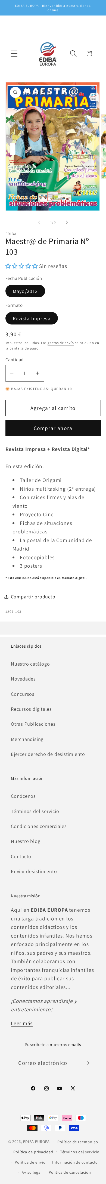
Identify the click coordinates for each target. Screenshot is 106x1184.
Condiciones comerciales (39, 826)
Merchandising (27, 739)
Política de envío (30, 1162)
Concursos (23, 694)
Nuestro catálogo (30, 663)
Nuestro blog (25, 841)
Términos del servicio (35, 811)
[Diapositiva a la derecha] (67, 222)
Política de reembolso (77, 1141)
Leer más (22, 1023)
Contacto (21, 856)
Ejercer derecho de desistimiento (48, 754)
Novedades (23, 678)
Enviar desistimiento (34, 871)
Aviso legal (32, 1172)
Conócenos (23, 796)
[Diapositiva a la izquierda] (39, 222)
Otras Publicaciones (33, 724)
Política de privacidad (33, 1151)
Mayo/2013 (25, 291)
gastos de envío (61, 343)
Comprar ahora (53, 428)
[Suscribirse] (87, 1063)
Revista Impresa (32, 318)
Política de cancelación (70, 1172)
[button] (14, 53)
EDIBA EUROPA (36, 1141)
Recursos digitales (31, 709)
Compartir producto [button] (33, 596)
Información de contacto (75, 1162)
